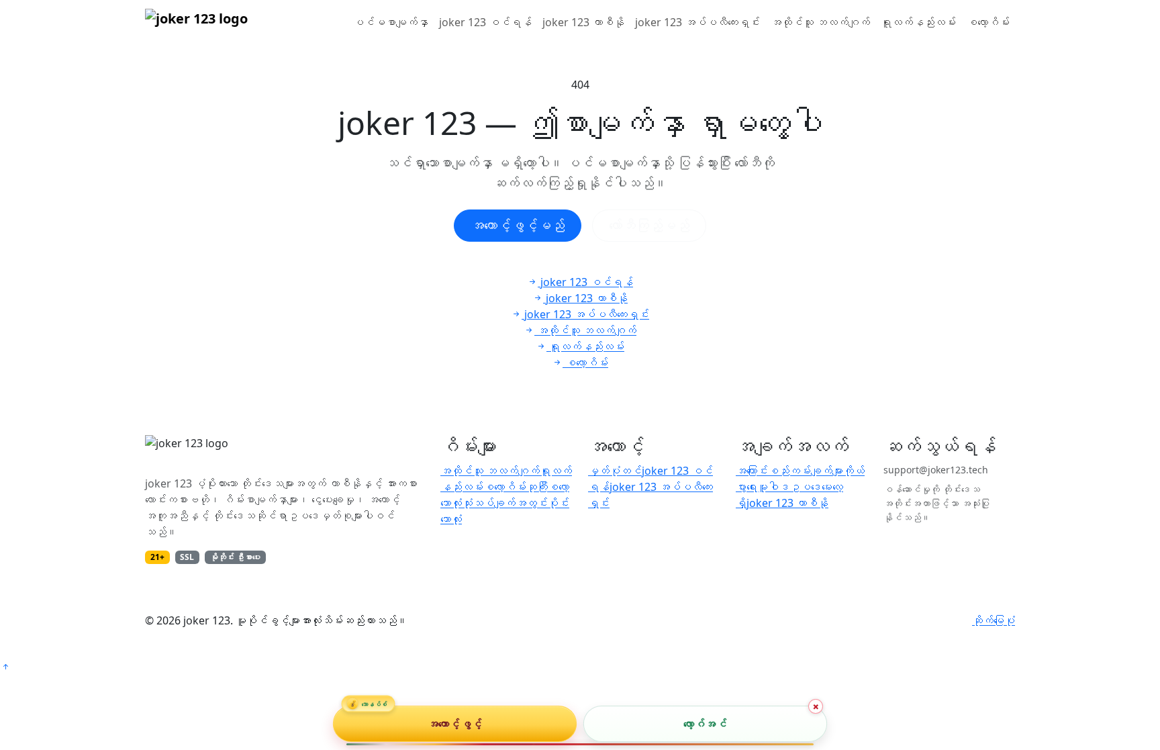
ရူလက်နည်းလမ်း (918, 22)
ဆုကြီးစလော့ (547, 486)
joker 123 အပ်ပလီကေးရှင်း (697, 22)
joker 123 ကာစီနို (583, 22)
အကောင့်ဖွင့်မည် (518, 225)
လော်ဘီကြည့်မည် (649, 225)
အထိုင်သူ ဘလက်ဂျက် (820, 22)
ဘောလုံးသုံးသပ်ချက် (478, 503)
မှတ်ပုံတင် (615, 470)
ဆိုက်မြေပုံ (993, 620)
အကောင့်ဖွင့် (455, 723)
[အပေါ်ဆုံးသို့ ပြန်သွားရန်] (5, 667)
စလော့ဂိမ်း (988, 22)
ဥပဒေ (805, 486)
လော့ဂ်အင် (704, 723)
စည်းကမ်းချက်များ (805, 470)
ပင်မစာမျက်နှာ (390, 22)
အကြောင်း (752, 470)
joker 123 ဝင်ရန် (485, 22)
